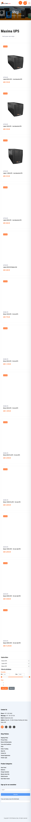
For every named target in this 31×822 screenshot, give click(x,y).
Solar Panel (3, 767)
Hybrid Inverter (4, 776)
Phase (2, 680)
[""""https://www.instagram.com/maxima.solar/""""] (10, 727)
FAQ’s (2, 746)
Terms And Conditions (6, 744)
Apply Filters (4, 688)
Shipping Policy (4, 737)
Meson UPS (4, 666)
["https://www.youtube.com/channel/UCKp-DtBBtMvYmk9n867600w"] (14, 727)
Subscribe (15, 794)
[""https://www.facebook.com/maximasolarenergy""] (2, 727)
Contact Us (3, 753)
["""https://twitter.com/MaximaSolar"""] (6, 727)
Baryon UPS (4, 660)
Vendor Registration (5, 755)
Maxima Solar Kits (5, 774)
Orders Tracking (4, 749)
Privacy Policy (4, 740)
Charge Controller (5, 772)
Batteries (3, 769)
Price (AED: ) (3, 672)
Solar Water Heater (5, 778)
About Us (3, 751)
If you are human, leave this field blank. (10, 799)
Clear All (12, 688)
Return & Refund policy (6, 742)
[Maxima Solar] (6, 3)
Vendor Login (4, 757)
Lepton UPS (4, 663)
